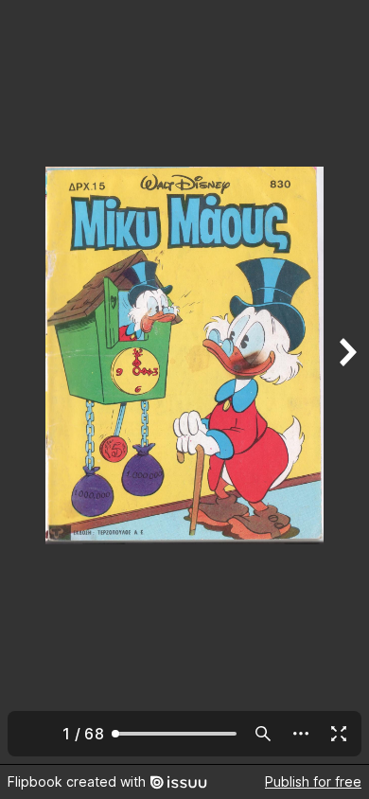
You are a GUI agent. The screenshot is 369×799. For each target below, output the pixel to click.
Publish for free (313, 781)
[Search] (263, 734)
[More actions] (301, 734)
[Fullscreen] (339, 734)
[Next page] (346, 382)
